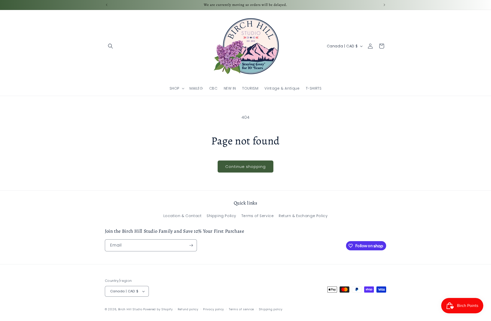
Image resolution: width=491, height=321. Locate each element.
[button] (110, 46)
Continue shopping (245, 166)
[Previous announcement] (106, 5)
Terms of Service (257, 215)
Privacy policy (213, 309)
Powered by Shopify (158, 309)
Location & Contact (182, 215)
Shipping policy (271, 309)
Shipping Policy (221, 215)
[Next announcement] (384, 5)
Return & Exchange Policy (303, 215)
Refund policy (188, 309)
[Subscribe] (191, 245)
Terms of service (241, 309)
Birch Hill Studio (130, 309)
